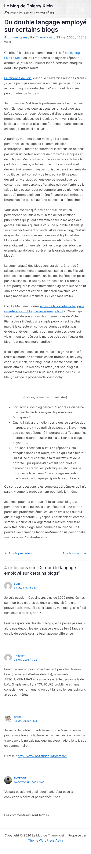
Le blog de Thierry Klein (28, 5)
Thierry (19, 655)
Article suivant (74, 553)
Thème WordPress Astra (45, 840)
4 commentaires (16, 37)
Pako (17, 716)
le (58, 306)
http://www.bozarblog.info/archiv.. (42, 756)
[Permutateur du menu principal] (82, 9)
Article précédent (19, 553)
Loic (17, 583)
